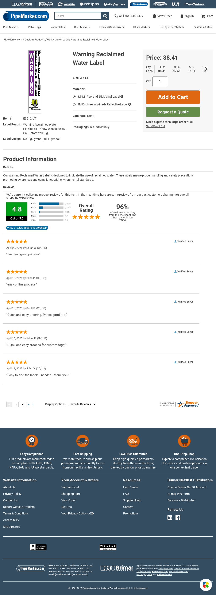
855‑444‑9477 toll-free (66, 565)
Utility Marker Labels (58, 39)
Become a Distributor (181, 500)
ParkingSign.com (160, 571)
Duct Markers (82, 27)
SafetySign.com (165, 568)
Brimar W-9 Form (178, 493)
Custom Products (35, 39)
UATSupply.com (144, 574)
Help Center (130, 487)
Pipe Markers (11, 27)
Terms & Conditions (16, 513)
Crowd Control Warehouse (186, 568)
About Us (9, 487)
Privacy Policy (12, 493)
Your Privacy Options (75, 513)
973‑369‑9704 (155, 126)
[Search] (105, 16)
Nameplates (57, 27)
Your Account (70, 487)
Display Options (55, 404)
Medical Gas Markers (111, 27)
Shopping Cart (70, 493)
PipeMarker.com (13, 39)
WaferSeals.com (164, 574)
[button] (206, 585)
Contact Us (10, 500)
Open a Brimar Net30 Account (187, 487)
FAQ (126, 493)
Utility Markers (141, 27)
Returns (66, 507)
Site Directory (11, 526)
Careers (128, 507)
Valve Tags (34, 27)
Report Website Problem (19, 507)
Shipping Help (132, 500)
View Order (68, 500)
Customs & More (203, 27)
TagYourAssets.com (178, 571)
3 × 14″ (84, 77)
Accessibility (11, 520)
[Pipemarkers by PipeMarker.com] (24, 20)
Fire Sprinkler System (171, 27)
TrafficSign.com (143, 571)
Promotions (131, 513)
